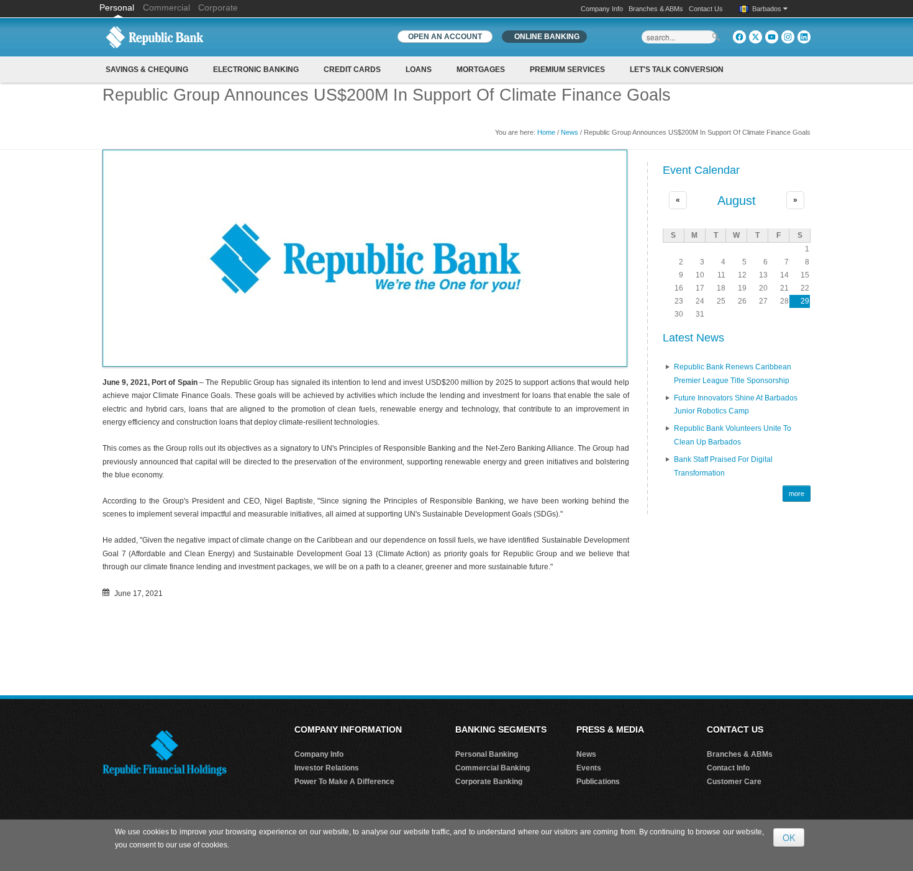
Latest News (693, 338)
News (569, 132)
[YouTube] (771, 36)
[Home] (155, 36)
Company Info (602, 8)
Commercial (166, 7)
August (736, 200)
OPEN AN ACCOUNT (445, 36)
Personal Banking (486, 754)
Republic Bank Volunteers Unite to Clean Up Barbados (732, 435)
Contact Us (706, 8)
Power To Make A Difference (344, 781)
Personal (118, 7)
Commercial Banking (492, 768)
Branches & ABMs (656, 8)
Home (546, 132)
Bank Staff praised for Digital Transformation (723, 466)
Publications (598, 781)
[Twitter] (755, 36)
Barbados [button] (767, 8)
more (796, 493)
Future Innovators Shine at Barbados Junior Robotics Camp (735, 405)
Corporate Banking (488, 781)
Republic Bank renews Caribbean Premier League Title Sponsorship (732, 374)
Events (588, 768)
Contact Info (728, 768)
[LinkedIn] (804, 36)
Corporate (218, 7)
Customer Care (734, 781)
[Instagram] (787, 36)
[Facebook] (739, 36)
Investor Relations (326, 768)
